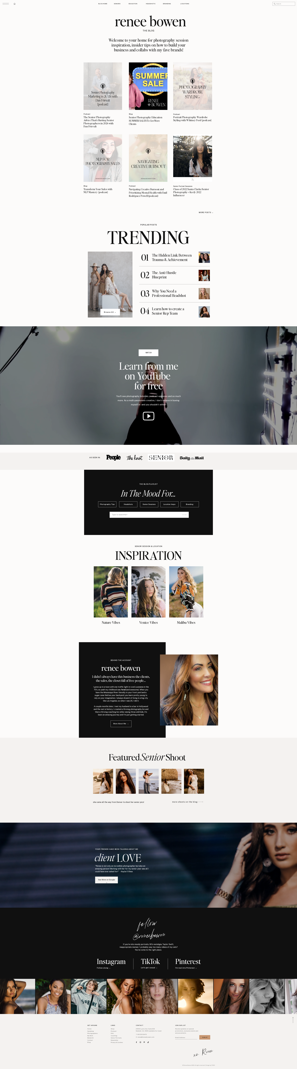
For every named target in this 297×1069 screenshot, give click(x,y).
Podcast (87, 114)
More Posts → (206, 212)
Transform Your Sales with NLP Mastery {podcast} (98, 190)
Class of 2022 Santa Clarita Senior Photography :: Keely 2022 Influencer (191, 192)
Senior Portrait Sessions (182, 186)
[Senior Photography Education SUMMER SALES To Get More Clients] (148, 86)
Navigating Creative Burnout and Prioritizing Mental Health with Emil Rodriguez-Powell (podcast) (148, 192)
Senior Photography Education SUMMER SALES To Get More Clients (145, 120)
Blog (131, 114)
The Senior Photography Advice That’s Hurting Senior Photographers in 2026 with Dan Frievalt (99, 121)
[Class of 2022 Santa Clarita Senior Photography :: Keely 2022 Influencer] (192, 158)
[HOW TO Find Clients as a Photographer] (148, 201)
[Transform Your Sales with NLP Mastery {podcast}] (103, 158)
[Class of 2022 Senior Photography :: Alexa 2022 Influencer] (148, 273)
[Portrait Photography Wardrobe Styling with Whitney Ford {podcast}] (192, 86)
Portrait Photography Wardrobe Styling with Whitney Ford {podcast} (192, 118)
